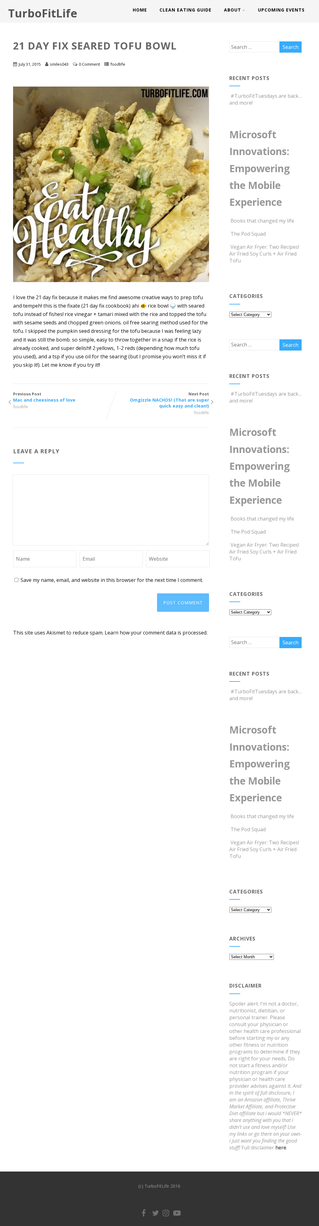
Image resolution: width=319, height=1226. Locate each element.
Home (140, 10)
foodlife (117, 64)
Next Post (169, 400)
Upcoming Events (281, 10)
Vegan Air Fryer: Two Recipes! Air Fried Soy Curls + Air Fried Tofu (264, 253)
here (280, 1147)
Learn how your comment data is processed (156, 632)
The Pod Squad (248, 233)
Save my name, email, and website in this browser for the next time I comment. (112, 580)
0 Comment (89, 64)
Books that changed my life (262, 220)
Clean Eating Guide (186, 10)
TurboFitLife (42, 13)
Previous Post (44, 397)
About (232, 10)
